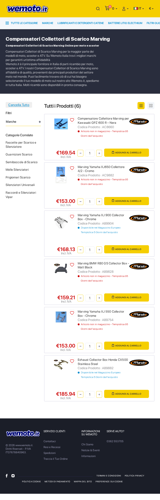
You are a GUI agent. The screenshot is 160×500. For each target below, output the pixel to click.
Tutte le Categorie (24, 23)
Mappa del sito (83, 481)
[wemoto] (23, 433)
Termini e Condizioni (108, 475)
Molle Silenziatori (17, 170)
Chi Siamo (87, 444)
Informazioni (88, 456)
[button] (114, 8)
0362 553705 (115, 441)
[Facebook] (7, 475)
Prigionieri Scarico (18, 177)
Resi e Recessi (52, 447)
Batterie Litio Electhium (125, 23)
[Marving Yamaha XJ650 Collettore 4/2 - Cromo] (61, 175)
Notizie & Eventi (90, 450)
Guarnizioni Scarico (19, 154)
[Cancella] (98, 8)
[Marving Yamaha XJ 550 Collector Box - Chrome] (61, 317)
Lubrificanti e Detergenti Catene (81, 23)
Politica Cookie (31, 481)
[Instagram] (13, 475)
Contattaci (50, 441)
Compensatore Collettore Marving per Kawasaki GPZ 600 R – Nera (103, 121)
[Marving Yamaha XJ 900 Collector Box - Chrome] (61, 222)
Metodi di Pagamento (57, 481)
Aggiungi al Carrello (128, 152)
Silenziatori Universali (20, 185)
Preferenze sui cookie (109, 481)
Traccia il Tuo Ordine (56, 458)
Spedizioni (50, 453)
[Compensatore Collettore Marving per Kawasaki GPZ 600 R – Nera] (61, 124)
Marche (47, 23)
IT (139, 8)
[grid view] (150, 105)
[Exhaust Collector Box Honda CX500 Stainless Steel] (61, 364)
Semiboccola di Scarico (22, 162)
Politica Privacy (134, 475)
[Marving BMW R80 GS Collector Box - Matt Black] (61, 268)
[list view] (141, 105)
